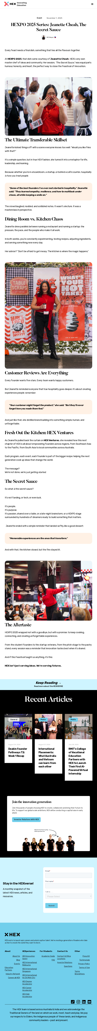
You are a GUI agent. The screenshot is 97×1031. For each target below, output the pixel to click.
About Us (16, 956)
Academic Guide (48, 956)
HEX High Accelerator (27, 995)
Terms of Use (84, 968)
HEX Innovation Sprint (28, 957)
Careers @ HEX (14, 978)
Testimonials (84, 960)
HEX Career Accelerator (27, 989)
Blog (18, 960)
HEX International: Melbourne (29, 963)
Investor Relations (64, 962)
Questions (68, 966)
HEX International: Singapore (29, 970)
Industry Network (13, 974)
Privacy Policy (84, 964)
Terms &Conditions (80, 972)
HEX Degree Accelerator (27, 982)
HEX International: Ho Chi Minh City (29, 976)
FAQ (53, 960)
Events (17, 964)
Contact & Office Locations (64, 957)
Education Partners (9, 969)
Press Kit (86, 956)
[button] (92, 4)
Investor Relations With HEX (26, 819)
